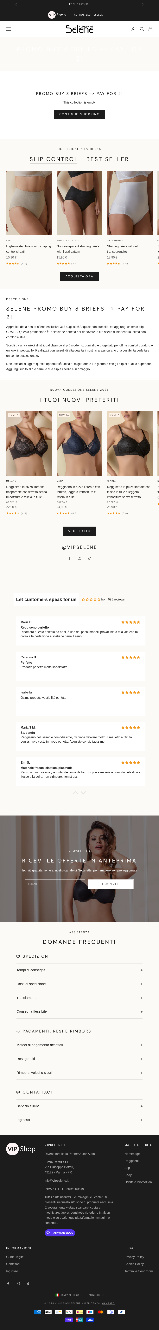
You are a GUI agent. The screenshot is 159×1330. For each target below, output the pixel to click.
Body (128, 1175)
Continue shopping (79, 114)
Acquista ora (79, 276)
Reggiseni (131, 1161)
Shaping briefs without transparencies (122, 249)
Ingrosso (12, 1271)
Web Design (99, 1303)
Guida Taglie (15, 1257)
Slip (127, 1168)
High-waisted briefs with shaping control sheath (28, 249)
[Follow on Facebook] (69, 558)
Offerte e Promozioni (138, 1182)
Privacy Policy (134, 1257)
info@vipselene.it (56, 1180)
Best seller (108, 159)
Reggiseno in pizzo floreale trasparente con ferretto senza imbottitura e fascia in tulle (26, 492)
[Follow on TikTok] (90, 558)
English (94, 1295)
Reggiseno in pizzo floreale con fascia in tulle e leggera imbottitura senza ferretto (128, 492)
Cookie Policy (134, 1264)
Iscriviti (111, 884)
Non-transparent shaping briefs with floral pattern (78, 249)
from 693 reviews (113, 599)
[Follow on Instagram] (79, 558)
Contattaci (13, 1264)
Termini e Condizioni (138, 1271)
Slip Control (54, 159)
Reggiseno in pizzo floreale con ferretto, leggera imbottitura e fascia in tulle (78, 492)
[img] (91, 599)
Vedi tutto (79, 531)
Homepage (132, 1154)
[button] (75, 793)
